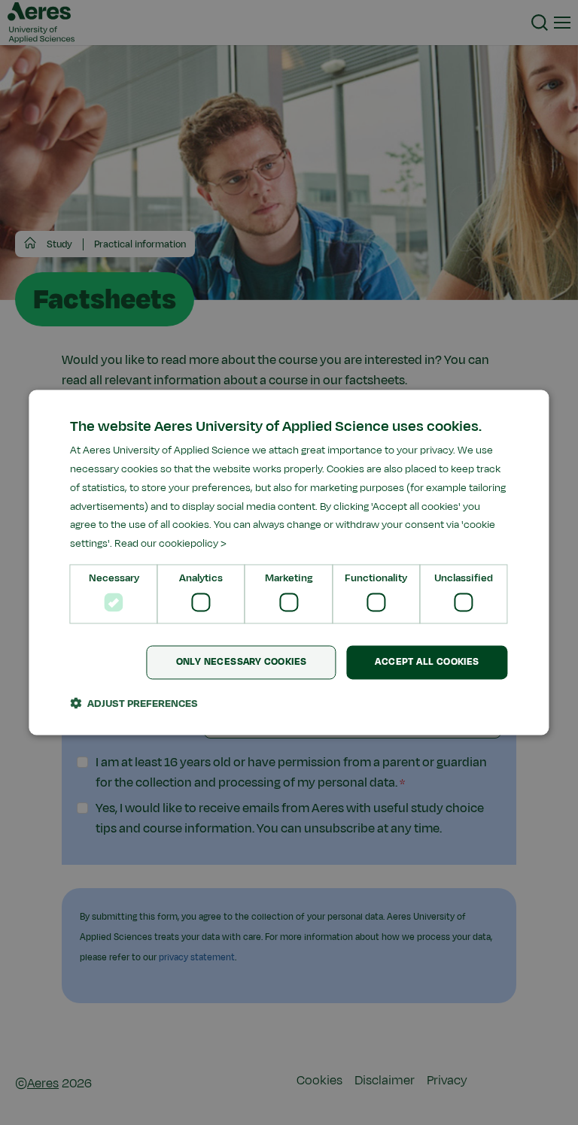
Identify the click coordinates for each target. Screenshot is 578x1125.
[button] (134, 704)
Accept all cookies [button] (427, 662)
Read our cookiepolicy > (170, 544)
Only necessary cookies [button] (241, 662)
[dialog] (289, 562)
